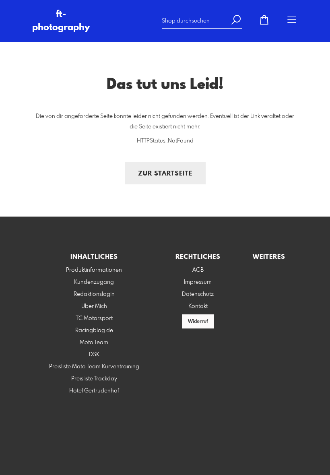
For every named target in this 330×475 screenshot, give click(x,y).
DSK (94, 354)
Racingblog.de (94, 330)
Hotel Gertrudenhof (94, 391)
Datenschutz (198, 294)
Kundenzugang (94, 282)
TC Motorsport (94, 318)
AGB (198, 270)
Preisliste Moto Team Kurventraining (94, 367)
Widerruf (198, 321)
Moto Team (94, 342)
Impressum (198, 282)
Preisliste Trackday (94, 379)
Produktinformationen (94, 270)
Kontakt (198, 306)
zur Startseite (165, 173)
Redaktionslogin (94, 294)
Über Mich (94, 306)
